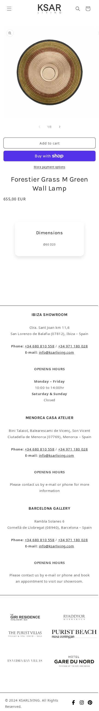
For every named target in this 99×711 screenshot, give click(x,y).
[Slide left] (39, 127)
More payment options (49, 167)
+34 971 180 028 (73, 346)
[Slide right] (60, 127)
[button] (9, 9)
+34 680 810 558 (40, 346)
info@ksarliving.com (56, 352)
